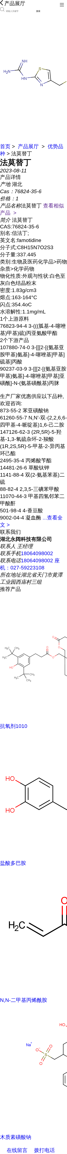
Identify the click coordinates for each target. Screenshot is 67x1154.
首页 (5, 146)
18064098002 (37, 553)
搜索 (38, 11)
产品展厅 (28, 146)
